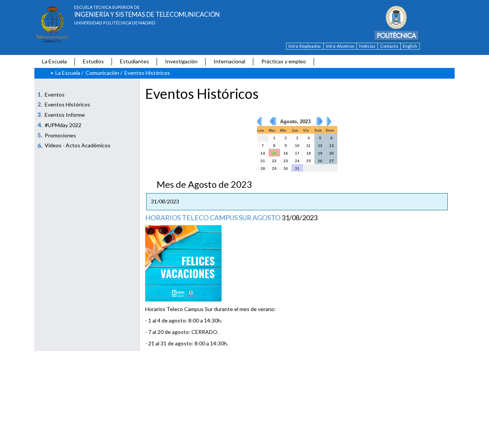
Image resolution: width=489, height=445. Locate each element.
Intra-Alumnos (340, 46)
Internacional (229, 61)
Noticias (367, 46)
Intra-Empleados (304, 46)
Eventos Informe (61, 114)
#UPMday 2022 (59, 124)
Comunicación (102, 72)
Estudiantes (134, 61)
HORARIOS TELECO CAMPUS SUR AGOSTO (212, 217)
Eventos (51, 94)
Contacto (389, 46)
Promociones (56, 135)
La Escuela (54, 61)
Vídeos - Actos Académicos (74, 145)
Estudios (93, 61)
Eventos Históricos (64, 104)
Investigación (181, 61)
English (410, 46)
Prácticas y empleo (283, 61)
